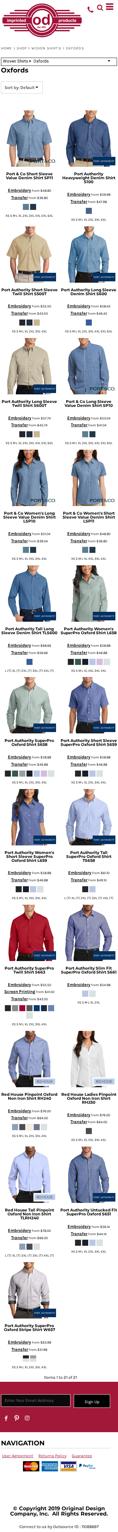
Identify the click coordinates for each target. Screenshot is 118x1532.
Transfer (19, 197)
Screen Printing (19, 991)
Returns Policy (52, 1455)
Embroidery (19, 190)
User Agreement (17, 1455)
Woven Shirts (46, 48)
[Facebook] (6, 1418)
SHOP (22, 48)
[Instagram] (27, 1418)
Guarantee (82, 1455)
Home (6, 48)
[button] (100, 6)
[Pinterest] (16, 1418)
